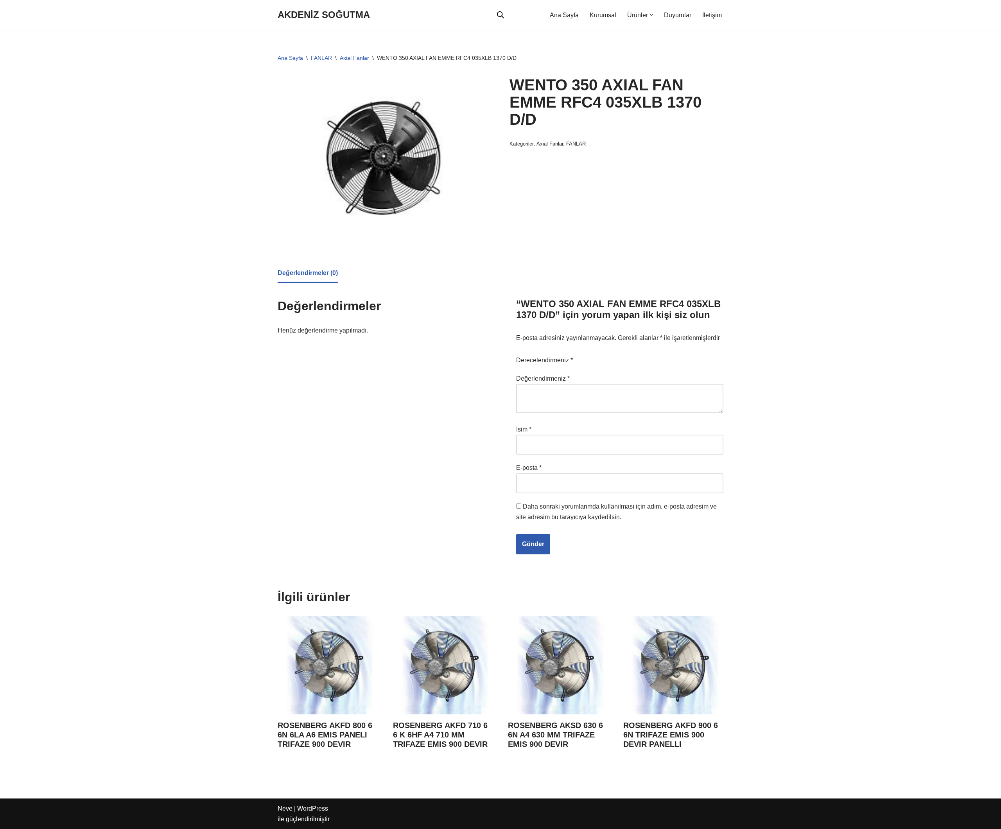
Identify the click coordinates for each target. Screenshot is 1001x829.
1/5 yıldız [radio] (593, 355)
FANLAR (321, 58)
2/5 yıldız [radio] (604, 355)
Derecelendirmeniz (544, 360)
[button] (651, 14)
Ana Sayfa (564, 15)
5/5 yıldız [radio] (637, 355)
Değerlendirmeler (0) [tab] (308, 273)
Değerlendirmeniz (543, 378)
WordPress (312, 808)
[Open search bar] (500, 14)
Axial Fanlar (354, 58)
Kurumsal (603, 15)
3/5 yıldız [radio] (615, 355)
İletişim (712, 15)
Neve (285, 808)
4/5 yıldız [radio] (626, 355)
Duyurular (677, 15)
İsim (523, 429)
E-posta (529, 467)
